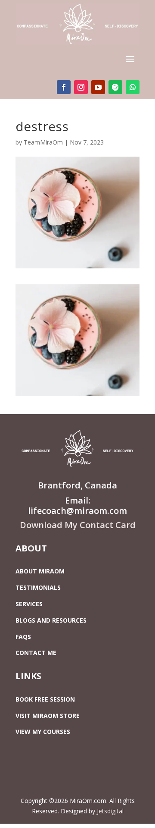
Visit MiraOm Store (48, 716)
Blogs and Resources (51, 620)
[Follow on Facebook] (64, 87)
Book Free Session (45, 699)
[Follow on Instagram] (81, 87)
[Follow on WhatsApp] (133, 87)
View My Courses (43, 731)
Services (29, 604)
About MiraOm (40, 571)
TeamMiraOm (43, 142)
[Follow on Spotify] (115, 87)
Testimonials (38, 587)
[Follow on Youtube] (98, 87)
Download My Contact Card (78, 525)
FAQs (23, 637)
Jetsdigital (110, 811)
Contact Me (36, 653)
